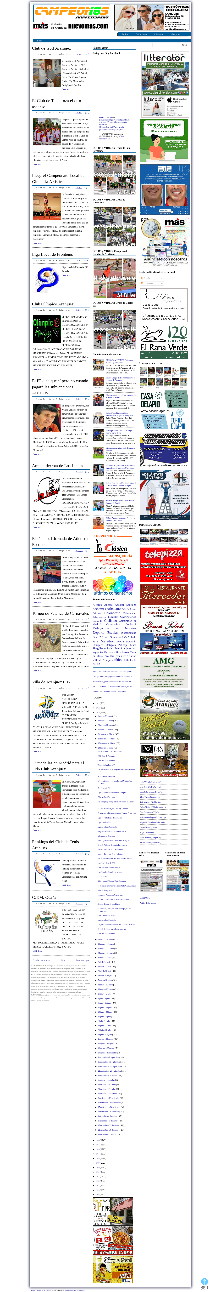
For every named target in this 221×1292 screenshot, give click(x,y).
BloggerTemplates (71, 1290)
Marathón (109, 641)
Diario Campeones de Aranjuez (41, 1290)
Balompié (98, 613)
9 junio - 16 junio (105, 1003)
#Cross (110, 117)
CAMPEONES (128, 616)
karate (96, 663)
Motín (121, 641)
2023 (98, 1181)
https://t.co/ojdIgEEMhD (118, 120)
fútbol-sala (130, 660)
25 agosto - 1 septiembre (107, 1053)
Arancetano (100, 608)
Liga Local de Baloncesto (107, 827)
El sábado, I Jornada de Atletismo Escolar (60, 541)
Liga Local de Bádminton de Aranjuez (112, 793)
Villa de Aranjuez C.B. (51, 682)
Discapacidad (128, 632)
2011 (98, 703)
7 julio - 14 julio (104, 1021)
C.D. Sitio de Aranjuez (106, 756)
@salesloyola (104, 120)
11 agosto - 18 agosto (106, 1044)
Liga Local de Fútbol (105, 822)
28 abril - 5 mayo (104, 976)
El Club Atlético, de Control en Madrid (112, 845)
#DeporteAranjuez (121, 122)
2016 (98, 1149)
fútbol (119, 660)
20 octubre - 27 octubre (107, 1089)
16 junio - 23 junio (105, 1007)
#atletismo (103, 125)
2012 (98, 708)
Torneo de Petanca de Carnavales (60, 613)
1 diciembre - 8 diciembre (108, 1116)
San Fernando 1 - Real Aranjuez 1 (110, 751)
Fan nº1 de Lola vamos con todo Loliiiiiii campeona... (113, 671)
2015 (98, 1145)
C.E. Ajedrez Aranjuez (106, 836)
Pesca (133, 644)
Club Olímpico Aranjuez (53, 304)
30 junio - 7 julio (104, 1016)
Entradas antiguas (82, 960)
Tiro (107, 655)
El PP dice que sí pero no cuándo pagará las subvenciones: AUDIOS (60, 386)
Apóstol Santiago (125, 604)
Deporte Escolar (107, 632)
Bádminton (114, 617)
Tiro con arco (118, 655)
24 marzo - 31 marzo (106, 953)
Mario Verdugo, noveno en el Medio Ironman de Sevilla (120, 502)
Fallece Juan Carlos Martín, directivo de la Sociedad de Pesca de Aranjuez (121, 484)
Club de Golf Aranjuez (51, 48)
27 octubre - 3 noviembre (108, 1093)
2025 (98, 1190)
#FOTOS (102, 117)
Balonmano (129, 613)
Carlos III (98, 621)
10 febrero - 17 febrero (107, 739)
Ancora (109, 604)
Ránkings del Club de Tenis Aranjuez (55, 844)
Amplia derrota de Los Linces (57, 465)
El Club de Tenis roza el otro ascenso (56, 103)
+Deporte (175, 34)
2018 (98, 1158)
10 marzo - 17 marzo (106, 944)
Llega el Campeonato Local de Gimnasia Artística (58, 178)
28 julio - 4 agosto (105, 1035)
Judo (133, 637)
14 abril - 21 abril (105, 967)
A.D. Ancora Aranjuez (106, 777)
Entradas (146, 278)
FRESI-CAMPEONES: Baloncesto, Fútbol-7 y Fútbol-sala (120, 361)
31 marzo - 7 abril (105, 957)
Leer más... (67, 89)
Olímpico (99, 644)
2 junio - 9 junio (104, 998)
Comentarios (148, 283)
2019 (98, 1163)
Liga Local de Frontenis (52, 254)
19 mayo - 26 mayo (105, 989)
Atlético (127, 608)
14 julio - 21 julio (105, 1025)
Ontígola (112, 644)
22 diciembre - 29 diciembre (109, 1130)
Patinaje (124, 644)
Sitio (119, 652)
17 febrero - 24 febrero (107, 743)
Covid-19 (131, 624)
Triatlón (131, 655)
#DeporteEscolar (105, 127)
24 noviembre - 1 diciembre (108, 1112)
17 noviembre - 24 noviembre (109, 1107)
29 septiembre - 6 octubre (108, 1075)
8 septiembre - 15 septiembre (109, 1062)
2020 (98, 1167)
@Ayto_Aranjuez (118, 127)
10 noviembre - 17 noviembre (109, 1103)
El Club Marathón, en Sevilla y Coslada (113, 809)
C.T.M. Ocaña (44, 897)
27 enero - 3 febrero (106, 730)
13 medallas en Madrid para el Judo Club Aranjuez (58, 766)
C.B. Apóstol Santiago (106, 797)
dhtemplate (81, 1290)
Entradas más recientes (41, 960)
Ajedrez (98, 604)
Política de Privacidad (148, 903)
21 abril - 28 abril (105, 971)
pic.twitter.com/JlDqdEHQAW (111, 129)
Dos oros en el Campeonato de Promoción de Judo (117, 813)
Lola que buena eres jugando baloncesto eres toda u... (113, 676)
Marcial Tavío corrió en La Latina (110, 854)
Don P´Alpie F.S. (104, 788)
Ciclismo (111, 620)
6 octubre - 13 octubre (106, 1080)
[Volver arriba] (204, 1284)
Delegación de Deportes (114, 628)
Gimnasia (116, 637)
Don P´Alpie (101, 637)
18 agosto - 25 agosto (106, 1048)
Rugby (96, 652)
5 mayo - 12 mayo (105, 980)
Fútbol (125, 34)
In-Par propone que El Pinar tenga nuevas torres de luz (119, 431)
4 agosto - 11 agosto (106, 1039)
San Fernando (107, 652)
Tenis (126, 652)
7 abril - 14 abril (104, 962)
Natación (131, 641)
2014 (98, 1140)
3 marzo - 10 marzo (105, 939)
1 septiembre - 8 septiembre (108, 1057)
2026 (98, 1195)
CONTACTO (145, 898)
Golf (126, 637)
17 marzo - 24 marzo (106, 948)
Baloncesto (141, 34)
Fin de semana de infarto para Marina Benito (115, 859)
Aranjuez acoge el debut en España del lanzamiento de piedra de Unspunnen (120, 466)
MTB (97, 641)
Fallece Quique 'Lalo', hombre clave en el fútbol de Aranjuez (120, 379)
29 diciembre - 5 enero (107, 1134)
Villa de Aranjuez (103, 660)
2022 (98, 1176)
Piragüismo (100, 648)
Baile (134, 609)
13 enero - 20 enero (105, 721)
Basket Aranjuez (100, 617)
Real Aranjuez (124, 648)
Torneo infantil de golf (106, 765)
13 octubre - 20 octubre (107, 1084)
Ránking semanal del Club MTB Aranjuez (114, 840)
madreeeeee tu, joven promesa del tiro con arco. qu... (113, 681)
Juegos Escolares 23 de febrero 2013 (112, 831)
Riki (134, 648)
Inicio (39, 40)
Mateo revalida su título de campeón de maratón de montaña (121, 396)
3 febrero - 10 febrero (106, 734)
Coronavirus (116, 624)
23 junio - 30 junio (105, 1012)
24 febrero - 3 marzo (106, 748)
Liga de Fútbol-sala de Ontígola (110, 818)
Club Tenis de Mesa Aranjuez (109, 868)
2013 (98, 712)
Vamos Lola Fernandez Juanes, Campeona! (109, 692)
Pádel (111, 648)
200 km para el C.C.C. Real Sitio (110, 849)
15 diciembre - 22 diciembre (109, 1125)
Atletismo (159, 34)
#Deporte (110, 122)
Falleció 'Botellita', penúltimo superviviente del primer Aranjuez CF (120, 414)
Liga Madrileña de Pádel (107, 863)
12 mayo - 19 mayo (105, 985)
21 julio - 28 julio (105, 1030)
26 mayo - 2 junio (105, 994)
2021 (98, 1172)
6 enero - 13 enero (105, 716)
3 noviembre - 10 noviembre (109, 1098)
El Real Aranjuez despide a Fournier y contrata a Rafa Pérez (120, 519)
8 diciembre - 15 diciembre (108, 1121)
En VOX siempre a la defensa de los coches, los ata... (113, 687)
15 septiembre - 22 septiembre (109, 1066)
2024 (98, 1185)
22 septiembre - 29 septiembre (109, 1071)
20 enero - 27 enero (105, 725)
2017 (98, 1154)
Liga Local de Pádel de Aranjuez (110, 872)
